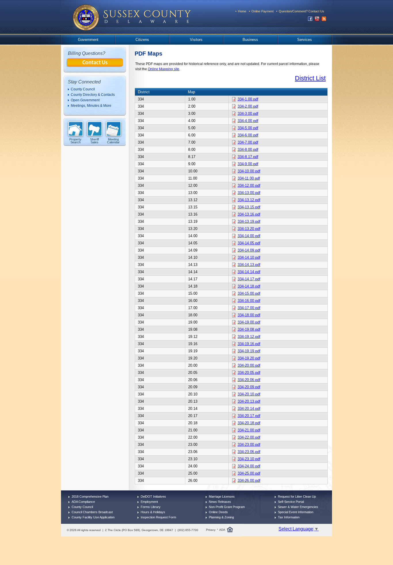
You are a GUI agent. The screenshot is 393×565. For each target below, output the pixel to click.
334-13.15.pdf (249, 207)
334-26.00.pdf (249, 480)
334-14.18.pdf (249, 286)
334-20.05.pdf (249, 372)
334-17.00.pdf (249, 308)
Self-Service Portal (291, 501)
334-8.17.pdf (248, 157)
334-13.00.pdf (249, 193)
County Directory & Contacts (93, 95)
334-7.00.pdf (248, 142)
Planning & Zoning (221, 517)
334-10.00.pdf (249, 171)
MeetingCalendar (113, 141)
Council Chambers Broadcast (92, 512)
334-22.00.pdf (249, 437)
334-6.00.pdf (248, 135)
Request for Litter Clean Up (297, 496)
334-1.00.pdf (248, 99)
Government (88, 39)
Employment (149, 501)
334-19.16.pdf (249, 344)
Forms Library (151, 507)
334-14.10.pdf (249, 257)
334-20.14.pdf (249, 408)
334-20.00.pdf (249, 365)
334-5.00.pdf (248, 128)
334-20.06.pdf (249, 380)
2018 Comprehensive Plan (90, 496)
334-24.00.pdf (249, 466)
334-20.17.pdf (249, 416)
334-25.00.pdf (249, 473)
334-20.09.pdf (249, 387)
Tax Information (288, 517)
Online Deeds (218, 512)
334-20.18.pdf (249, 423)
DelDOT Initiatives (153, 496)
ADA (222, 529)
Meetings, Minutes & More (91, 106)
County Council (83, 89)
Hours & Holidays (153, 512)
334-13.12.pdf (249, 200)
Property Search (75, 141)
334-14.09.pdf (249, 250)
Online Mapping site (163, 69)
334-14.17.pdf (249, 279)
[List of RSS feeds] (324, 20)
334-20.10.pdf (249, 394)
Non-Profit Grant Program (227, 507)
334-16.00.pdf (249, 300)
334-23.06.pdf (249, 452)
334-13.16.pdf (249, 214)
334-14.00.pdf (249, 236)
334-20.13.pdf (249, 401)
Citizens (142, 39)
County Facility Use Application (93, 517)
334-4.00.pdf (248, 121)
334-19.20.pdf (249, 358)
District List (310, 78)
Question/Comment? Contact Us (301, 11)
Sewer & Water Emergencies (298, 507)
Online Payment (262, 11)
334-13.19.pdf (249, 221)
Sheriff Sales (94, 141)
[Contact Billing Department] (94, 65)
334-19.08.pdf (249, 329)
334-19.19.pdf (249, 351)
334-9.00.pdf (248, 164)
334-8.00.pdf (248, 149)
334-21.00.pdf (249, 430)
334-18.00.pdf (249, 315)
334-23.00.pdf (249, 444)
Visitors (196, 39)
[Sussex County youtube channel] (317, 20)
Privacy (210, 529)
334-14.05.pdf (249, 243)
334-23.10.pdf (249, 459)
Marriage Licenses (222, 496)
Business (250, 39)
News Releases (220, 501)
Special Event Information (295, 512)
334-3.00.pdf (248, 113)
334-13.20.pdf (249, 229)
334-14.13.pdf (249, 264)
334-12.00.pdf (249, 185)
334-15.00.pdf (249, 293)
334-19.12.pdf (249, 336)
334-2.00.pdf (248, 106)
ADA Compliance (83, 501)
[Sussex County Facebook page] (310, 20)
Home (242, 11)
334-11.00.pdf (249, 178)
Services (304, 39)
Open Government (85, 100)
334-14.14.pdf (249, 272)
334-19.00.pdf (249, 322)
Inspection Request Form (158, 517)
